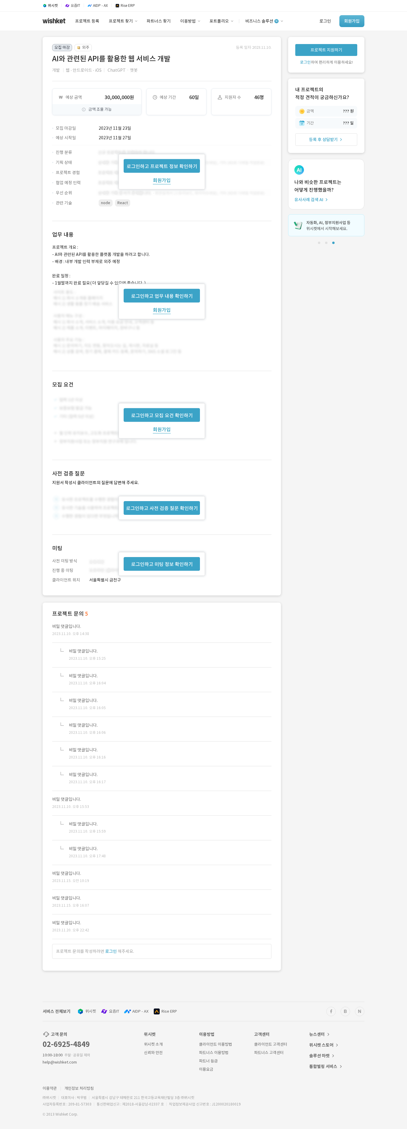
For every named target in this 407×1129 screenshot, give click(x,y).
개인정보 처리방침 (79, 1088)
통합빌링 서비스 (323, 1066)
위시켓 (90, 1011)
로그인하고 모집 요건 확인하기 (162, 415)
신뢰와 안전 (153, 1052)
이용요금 (206, 1069)
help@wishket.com (60, 1062)
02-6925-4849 (66, 1044)
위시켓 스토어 (321, 1045)
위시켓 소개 (153, 1044)
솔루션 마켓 (319, 1055)
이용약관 (50, 1088)
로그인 (111, 951)
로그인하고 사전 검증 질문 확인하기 (162, 508)
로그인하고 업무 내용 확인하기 (162, 296)
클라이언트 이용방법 (215, 1044)
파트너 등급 (208, 1061)
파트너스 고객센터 (269, 1052)
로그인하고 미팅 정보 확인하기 (162, 564)
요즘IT (114, 1011)
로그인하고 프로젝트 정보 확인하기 (162, 166)
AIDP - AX (140, 1011)
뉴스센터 (317, 1034)
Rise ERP (169, 1011)
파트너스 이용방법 (214, 1052)
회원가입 (162, 180)
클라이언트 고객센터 (270, 1044)
